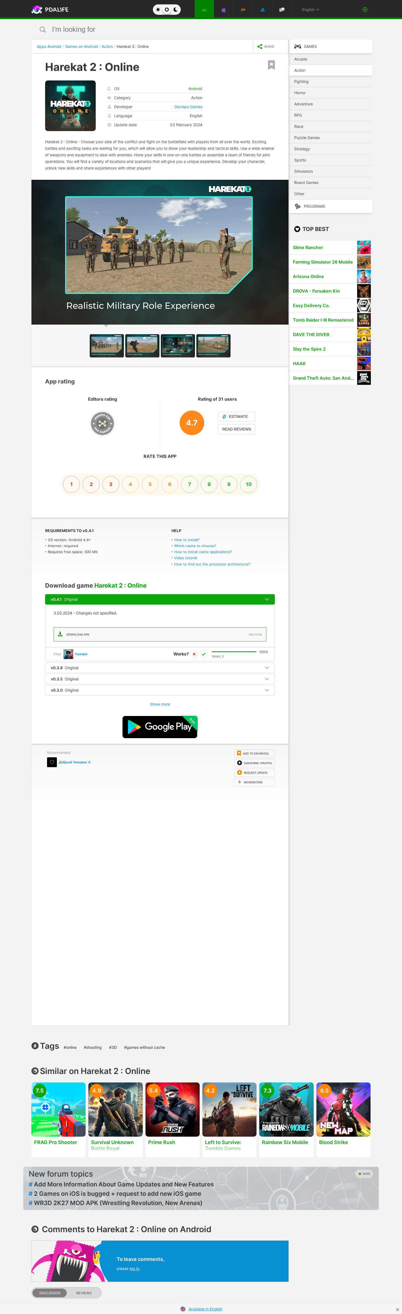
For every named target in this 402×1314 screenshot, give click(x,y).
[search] (190, 29)
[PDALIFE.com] (48, 9)
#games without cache (144, 1047)
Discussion (49, 1293)
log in (134, 1268)
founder (81, 654)
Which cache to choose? (195, 546)
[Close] (397, 1309)
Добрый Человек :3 (75, 762)
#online (70, 1047)
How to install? (187, 540)
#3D (113, 1047)
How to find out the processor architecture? (212, 564)
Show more (160, 704)
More (366, 1173)
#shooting (93, 1047)
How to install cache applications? (203, 552)
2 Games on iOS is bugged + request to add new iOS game (115, 1193)
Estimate (238, 416)
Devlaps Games (188, 106)
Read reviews (236, 429)
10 (249, 484)
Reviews (84, 1293)
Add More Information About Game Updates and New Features (121, 1184)
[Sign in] (365, 9)
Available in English (205, 1309)
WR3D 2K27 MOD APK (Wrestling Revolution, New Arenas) (116, 1203)
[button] (283, 184)
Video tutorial (185, 558)
